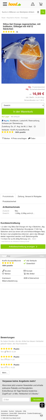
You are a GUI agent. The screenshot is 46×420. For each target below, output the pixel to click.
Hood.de (15, 4)
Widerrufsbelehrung (9, 281)
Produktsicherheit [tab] (9, 201)
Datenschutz (34, 278)
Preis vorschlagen (20, 138)
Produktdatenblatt (38, 87)
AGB (25, 278)
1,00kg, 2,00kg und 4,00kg (25, 213)
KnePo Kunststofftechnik (11, 260)
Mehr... (5, 372)
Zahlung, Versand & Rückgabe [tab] (29, 196)
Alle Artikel (30, 273)
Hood (3, 17)
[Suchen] (42, 12)
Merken (7, 138)
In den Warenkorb (23, 111)
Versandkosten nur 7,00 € (34, 100)
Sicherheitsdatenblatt (37, 89)
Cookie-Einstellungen (34, 413)
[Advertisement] (23, 167)
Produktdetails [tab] (8, 196)
